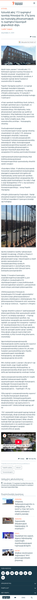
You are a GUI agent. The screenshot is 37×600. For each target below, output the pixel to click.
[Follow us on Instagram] (21, 573)
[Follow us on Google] (3, 577)
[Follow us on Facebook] (3, 573)
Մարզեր (17, 550)
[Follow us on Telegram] (16, 573)
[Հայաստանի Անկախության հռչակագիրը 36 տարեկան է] (8, 521)
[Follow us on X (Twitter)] (7, 573)
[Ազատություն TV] (15, 597)
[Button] (33, 37)
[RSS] (25, 573)
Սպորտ (17, 533)
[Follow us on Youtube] (12, 573)
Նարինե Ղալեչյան (6, 29)
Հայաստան (18, 499)
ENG (23, 597)
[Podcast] (30, 573)
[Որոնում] (32, 597)
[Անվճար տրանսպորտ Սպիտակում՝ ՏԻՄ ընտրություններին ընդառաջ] (8, 552)
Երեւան (4, 8)
